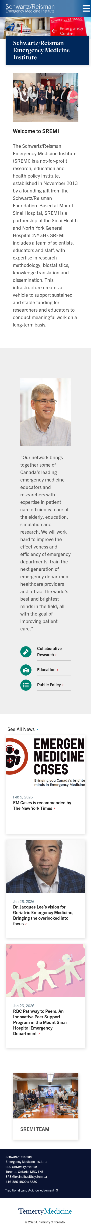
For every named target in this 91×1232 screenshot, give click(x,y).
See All (21, 729)
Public (49, 684)
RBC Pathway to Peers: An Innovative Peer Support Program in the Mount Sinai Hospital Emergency (40, 1022)
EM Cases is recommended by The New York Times (42, 805)
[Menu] (86, 8)
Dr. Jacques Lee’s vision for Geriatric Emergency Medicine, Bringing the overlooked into (43, 915)
